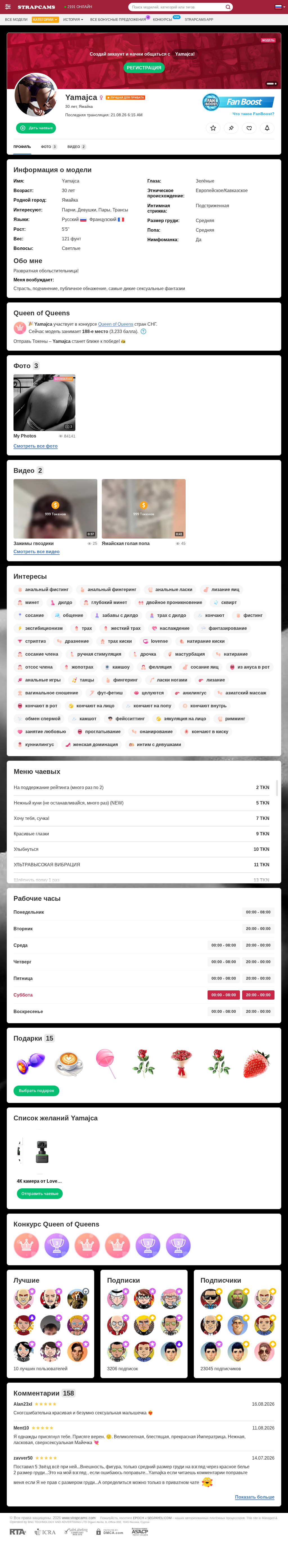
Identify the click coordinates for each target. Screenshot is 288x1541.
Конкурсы (162, 20)
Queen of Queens (115, 324)
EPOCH (138, 1518)
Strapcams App (199, 20)
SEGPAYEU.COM (159, 1518)
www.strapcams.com (79, 1518)
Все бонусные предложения (118, 20)
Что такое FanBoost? (253, 113)
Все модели (16, 20)
